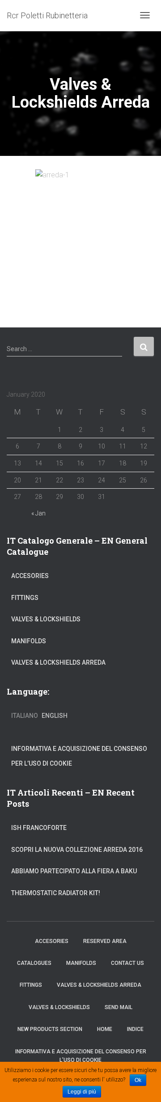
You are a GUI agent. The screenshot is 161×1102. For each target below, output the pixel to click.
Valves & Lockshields (45, 619)
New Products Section (49, 1029)
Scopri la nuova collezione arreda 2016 (77, 849)
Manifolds (28, 641)
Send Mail (118, 1007)
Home (104, 1029)
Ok (138, 1080)
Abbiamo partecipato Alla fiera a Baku (74, 871)
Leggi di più (82, 1092)
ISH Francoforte (39, 827)
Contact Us (127, 963)
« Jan (38, 513)
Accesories (30, 575)
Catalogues (34, 963)
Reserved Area (105, 941)
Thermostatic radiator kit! (55, 893)
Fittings (24, 597)
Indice (135, 1029)
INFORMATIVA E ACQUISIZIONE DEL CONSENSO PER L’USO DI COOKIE (79, 756)
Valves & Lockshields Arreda (58, 662)
